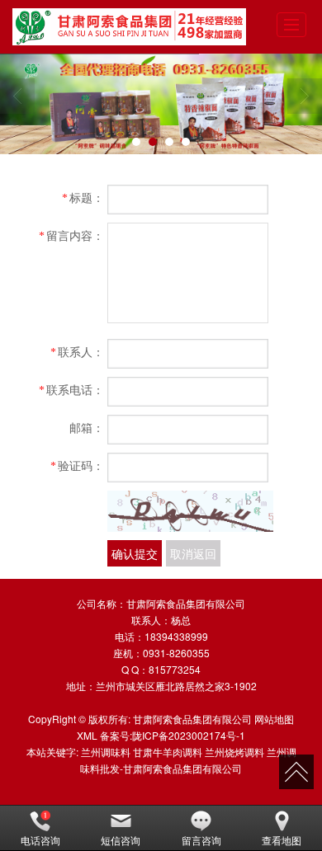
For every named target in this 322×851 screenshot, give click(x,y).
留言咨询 (201, 840)
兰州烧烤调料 (234, 752)
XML (87, 735)
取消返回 (193, 553)
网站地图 (274, 719)
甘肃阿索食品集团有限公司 (192, 719)
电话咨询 (40, 840)
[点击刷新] (190, 511)
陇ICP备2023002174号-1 (188, 735)
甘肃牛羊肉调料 (167, 752)
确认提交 (134, 553)
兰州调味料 (105, 752)
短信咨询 (120, 840)
